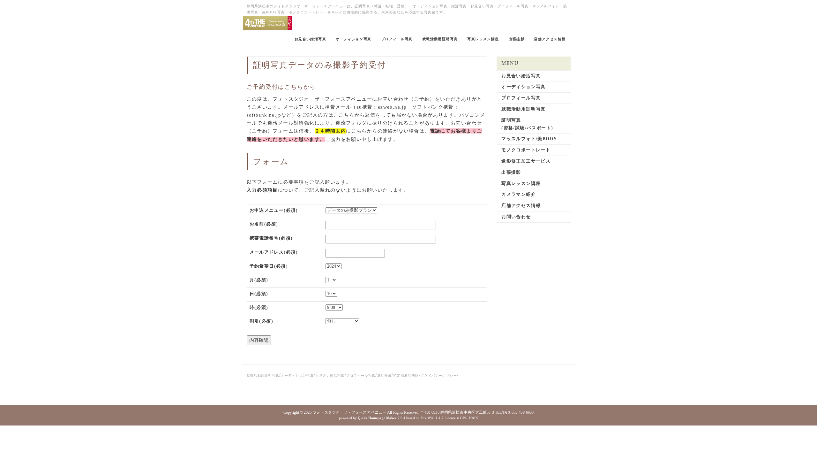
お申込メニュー (274, 210)
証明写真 (270, 65)
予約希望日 (269, 266)
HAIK (473, 418)
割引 (261, 321)
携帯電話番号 (271, 238)
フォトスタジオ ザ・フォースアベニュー (349, 412)
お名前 (264, 224)
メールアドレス (274, 252)
